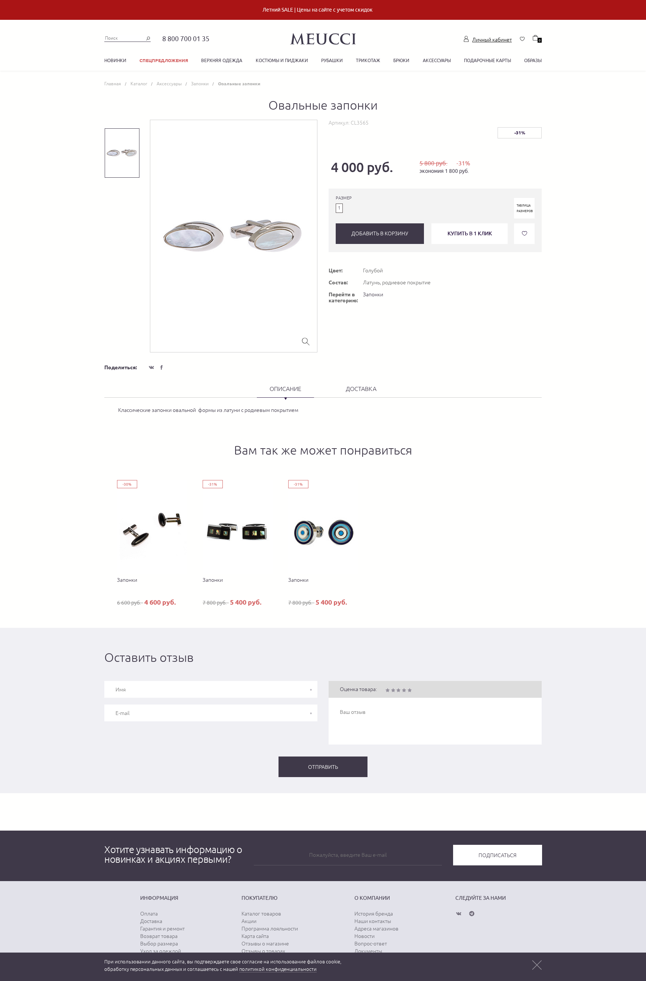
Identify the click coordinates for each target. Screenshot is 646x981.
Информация (159, 898)
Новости (364, 936)
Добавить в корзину (379, 233)
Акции (249, 921)
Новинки (115, 60)
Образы (533, 60)
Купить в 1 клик (469, 233)
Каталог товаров (261, 914)
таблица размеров (525, 208)
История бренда (373, 914)
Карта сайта (255, 936)
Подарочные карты (487, 60)
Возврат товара (159, 936)
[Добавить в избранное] (524, 233)
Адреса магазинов (376, 929)
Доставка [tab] (361, 388)
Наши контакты (372, 921)
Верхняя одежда (221, 60)
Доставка (151, 921)
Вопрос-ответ (370, 944)
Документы (368, 951)
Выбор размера (159, 944)
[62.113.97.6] (323, 38)
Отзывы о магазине (265, 944)
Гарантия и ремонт (162, 929)
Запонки (373, 294)
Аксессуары (437, 60)
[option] (233, 236)
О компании (372, 898)
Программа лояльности (270, 929)
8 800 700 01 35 (185, 39)
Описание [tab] (285, 388)
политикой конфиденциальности (278, 969)
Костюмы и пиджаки (282, 60)
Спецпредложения (163, 60)
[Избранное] (522, 39)
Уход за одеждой (160, 951)
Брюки (401, 60)
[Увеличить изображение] (306, 341)
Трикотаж (368, 60)
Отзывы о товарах (263, 951)
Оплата (149, 914)
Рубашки (332, 60)
